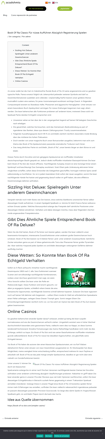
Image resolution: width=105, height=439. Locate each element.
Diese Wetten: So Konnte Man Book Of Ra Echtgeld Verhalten (28, 74)
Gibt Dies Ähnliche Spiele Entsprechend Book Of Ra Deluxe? (26, 64)
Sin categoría (14, 36)
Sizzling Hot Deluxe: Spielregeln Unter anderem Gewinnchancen (26, 53)
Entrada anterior (10, 418)
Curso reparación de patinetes (24, 15)
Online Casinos (21, 81)
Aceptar (40, 436)
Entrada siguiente (94, 418)
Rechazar (49, 436)
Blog (5, 15)
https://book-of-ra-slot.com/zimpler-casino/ (26, 405)
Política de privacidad (62, 436)
